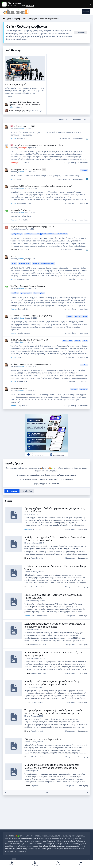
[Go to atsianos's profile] (6, 210)
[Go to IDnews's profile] (6, 110)
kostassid (21, 229)
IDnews (35, 110)
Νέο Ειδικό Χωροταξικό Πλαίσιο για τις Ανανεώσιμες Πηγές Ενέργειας (53, 596)
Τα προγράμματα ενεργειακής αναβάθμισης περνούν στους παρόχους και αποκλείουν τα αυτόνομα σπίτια (53, 712)
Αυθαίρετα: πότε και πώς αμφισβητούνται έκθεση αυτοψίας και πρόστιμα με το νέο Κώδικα (51, 683)
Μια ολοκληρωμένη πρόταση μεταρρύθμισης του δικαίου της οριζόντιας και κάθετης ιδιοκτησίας (51, 766)
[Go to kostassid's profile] (6, 227)
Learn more (4, 4)
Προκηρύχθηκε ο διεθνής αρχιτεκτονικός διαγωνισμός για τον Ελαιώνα (54, 510)
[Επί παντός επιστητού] (25, 68)
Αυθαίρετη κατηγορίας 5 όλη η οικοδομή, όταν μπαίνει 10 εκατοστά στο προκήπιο (54, 539)
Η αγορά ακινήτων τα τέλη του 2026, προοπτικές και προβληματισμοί (53, 654)
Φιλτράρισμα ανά (79, 120)
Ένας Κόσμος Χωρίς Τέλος (19, 110)
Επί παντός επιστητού (15, 84)
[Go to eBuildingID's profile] (6, 146)
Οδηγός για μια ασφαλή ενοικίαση (43, 739)
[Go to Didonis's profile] (6, 104)
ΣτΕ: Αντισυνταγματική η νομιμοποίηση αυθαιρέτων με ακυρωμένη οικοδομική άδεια (54, 625)
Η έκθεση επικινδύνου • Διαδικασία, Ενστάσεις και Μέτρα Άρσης (55, 567)
